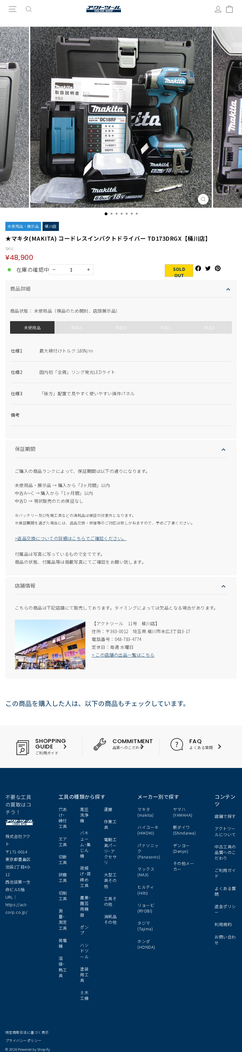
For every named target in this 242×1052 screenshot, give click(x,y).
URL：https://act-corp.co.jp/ (16, 904)
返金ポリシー (225, 909)
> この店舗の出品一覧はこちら (123, 655)
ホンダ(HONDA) (146, 944)
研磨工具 (63, 877)
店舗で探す (225, 816)
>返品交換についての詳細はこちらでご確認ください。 (71, 538)
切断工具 (63, 859)
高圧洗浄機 (84, 815)
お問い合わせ (225, 939)
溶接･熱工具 (63, 966)
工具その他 (110, 901)
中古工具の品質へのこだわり (225, 852)
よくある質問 (225, 891)
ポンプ (84, 930)
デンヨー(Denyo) (181, 848)
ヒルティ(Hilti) (145, 890)
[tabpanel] (121, 381)
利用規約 (223, 924)
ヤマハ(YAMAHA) (183, 812)
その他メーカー (183, 866)
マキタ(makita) (145, 812)
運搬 (108, 809)
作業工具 (110, 824)
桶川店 (50, 226)
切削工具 (63, 895)
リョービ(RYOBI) (145, 908)
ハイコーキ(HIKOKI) (147, 830)
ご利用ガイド (225, 873)
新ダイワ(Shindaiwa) (184, 830)
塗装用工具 (84, 974)
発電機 (63, 943)
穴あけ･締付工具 (63, 818)
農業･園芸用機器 (85, 906)
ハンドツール (84, 950)
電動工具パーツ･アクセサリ (110, 850)
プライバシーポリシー (23, 1040)
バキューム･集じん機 (85, 844)
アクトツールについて (225, 831)
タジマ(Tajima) (145, 926)
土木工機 (84, 995)
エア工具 (63, 841)
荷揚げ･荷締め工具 (85, 876)
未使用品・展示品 (23, 226)
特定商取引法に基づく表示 (27, 1032)
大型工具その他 (110, 880)
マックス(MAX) (145, 872)
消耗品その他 (110, 919)
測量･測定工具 (63, 919)
